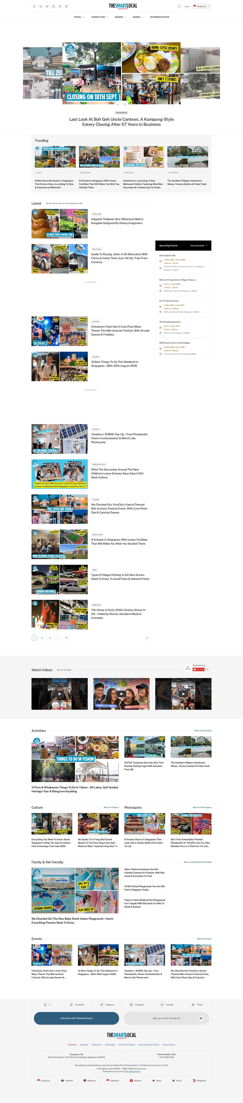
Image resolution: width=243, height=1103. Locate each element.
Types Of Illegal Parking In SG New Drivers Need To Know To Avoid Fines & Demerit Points (120, 577)
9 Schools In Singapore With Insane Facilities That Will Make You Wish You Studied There (99, 184)
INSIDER (119, 17)
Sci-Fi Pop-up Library (169, 301)
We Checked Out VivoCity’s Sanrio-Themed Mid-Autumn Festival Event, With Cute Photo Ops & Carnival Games (119, 508)
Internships (110, 1045)
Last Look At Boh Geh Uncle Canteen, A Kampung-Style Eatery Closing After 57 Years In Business (121, 122)
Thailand (96, 214)
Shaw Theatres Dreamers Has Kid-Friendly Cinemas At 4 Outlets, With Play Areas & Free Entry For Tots (144, 872)
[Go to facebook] (40, 6)
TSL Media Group (132, 1071)
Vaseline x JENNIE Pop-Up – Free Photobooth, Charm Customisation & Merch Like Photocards (119, 438)
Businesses (121, 113)
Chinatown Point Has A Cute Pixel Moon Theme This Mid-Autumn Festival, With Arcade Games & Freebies (120, 330)
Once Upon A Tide (167, 255)
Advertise (72, 1045)
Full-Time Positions (126, 1045)
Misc (94, 570)
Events (95, 322)
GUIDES (136, 17)
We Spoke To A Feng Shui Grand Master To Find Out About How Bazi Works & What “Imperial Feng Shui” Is (97, 843)
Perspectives (98, 465)
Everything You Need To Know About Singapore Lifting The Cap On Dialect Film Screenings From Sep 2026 (51, 843)
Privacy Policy (169, 1045)
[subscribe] (200, 1018)
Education (85, 173)
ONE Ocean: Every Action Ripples (174, 343)
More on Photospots (202, 807)
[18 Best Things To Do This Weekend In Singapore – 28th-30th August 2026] (60, 366)
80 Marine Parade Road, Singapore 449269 (181, 312)
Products (129, 173)
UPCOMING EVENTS (159, 17)
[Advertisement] (90, 296)
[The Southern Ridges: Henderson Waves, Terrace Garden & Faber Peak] (187, 157)
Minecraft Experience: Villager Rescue (177, 280)
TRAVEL (77, 17)
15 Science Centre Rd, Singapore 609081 (180, 354)
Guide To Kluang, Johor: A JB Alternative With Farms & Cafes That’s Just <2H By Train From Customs (119, 258)
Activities (173, 173)
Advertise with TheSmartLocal (77, 1018)
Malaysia (96, 249)
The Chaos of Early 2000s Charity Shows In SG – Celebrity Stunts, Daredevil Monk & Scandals (118, 614)
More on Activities (203, 730)
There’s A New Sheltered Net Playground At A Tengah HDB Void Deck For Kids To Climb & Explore (144, 903)
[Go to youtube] (60, 6)
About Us (84, 1045)
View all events (197, 245)
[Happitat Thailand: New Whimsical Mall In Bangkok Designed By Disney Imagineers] (60, 223)
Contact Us (97, 1045)
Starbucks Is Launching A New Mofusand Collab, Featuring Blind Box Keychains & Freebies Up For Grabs (143, 184)
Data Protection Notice (149, 1045)
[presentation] (197, 668)
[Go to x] (34, 6)
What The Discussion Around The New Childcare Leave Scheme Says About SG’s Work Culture (117, 473)
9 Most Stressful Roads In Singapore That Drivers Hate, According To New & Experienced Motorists (54, 184)
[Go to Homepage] (123, 6)
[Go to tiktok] (66, 6)
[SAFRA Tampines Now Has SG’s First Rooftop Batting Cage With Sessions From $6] (144, 747)
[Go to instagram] (53, 6)
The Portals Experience (170, 322)
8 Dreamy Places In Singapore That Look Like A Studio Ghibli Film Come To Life (143, 843)
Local (39, 173)
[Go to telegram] (47, 6)
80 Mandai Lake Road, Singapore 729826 (180, 291)
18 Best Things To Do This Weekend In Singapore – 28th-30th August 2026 (114, 363)
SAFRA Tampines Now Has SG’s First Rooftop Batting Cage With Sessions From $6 (144, 766)
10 (66, 637)
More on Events (204, 939)
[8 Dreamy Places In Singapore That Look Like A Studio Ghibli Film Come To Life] (144, 823)
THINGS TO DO (98, 17)
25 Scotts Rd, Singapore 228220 (177, 333)
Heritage (96, 605)
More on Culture (111, 807)
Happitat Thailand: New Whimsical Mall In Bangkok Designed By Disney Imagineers (117, 221)
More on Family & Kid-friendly (198, 862)
